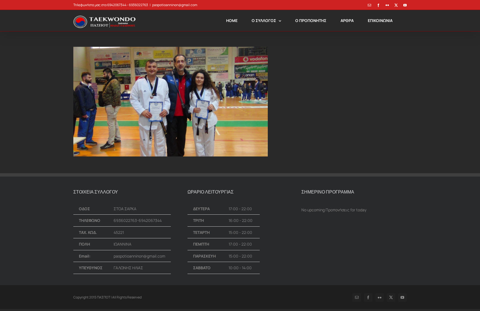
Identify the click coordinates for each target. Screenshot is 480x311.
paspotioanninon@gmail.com (174, 5)
